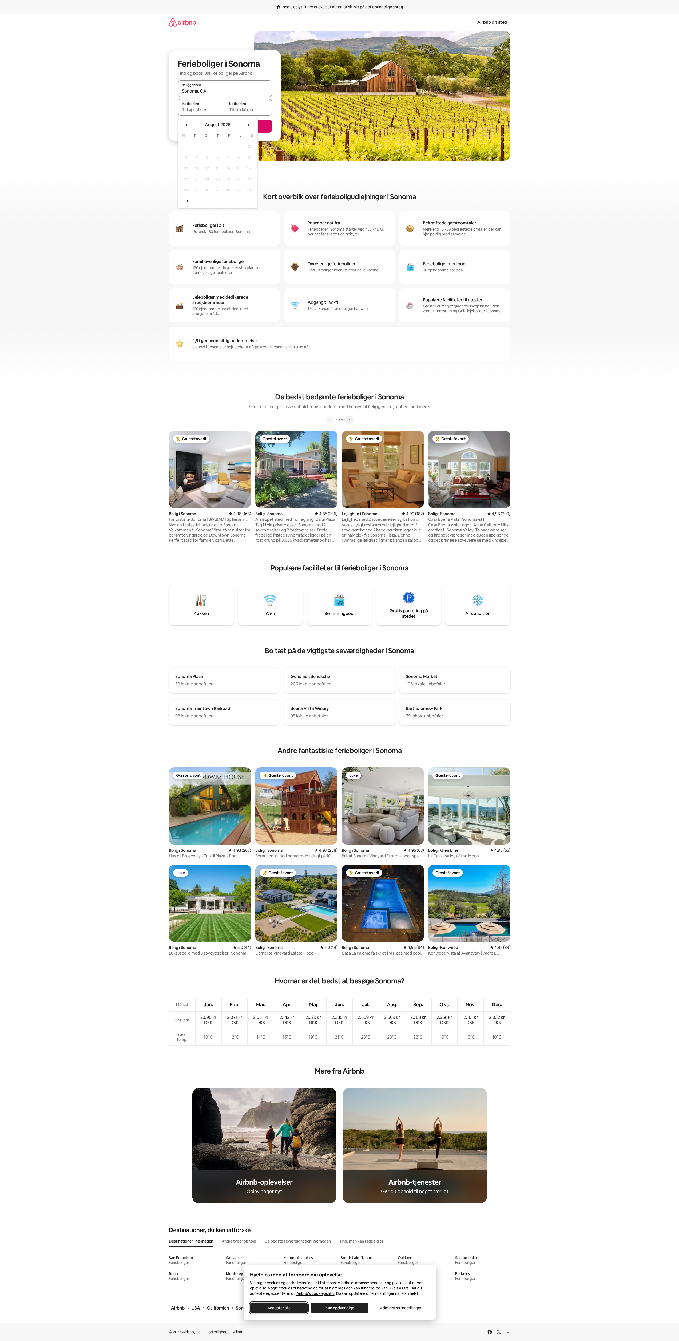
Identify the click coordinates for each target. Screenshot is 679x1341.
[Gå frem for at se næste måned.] (248, 125)
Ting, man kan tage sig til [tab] (361, 1241)
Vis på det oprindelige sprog (378, 7)
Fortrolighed (217, 1332)
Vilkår (238, 1332)
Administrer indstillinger (400, 1307)
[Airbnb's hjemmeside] (182, 22)
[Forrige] (329, 420)
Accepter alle (278, 1307)
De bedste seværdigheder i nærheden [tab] (298, 1241)
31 (186, 201)
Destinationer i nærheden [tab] (191, 1241)
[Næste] (349, 420)
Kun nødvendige (339, 1307)
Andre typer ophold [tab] (239, 1241)
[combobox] (225, 91)
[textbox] (201, 110)
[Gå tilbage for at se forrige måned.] (187, 125)
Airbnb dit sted (492, 22)
